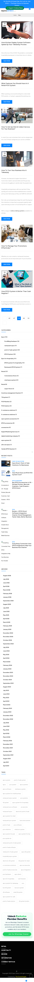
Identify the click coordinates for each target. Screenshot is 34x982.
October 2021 (7, 751)
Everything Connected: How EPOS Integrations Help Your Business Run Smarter (21, 545)
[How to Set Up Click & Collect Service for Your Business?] (17, 115)
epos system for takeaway (10, 883)
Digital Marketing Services (9, 432)
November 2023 (8, 676)
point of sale (6, 825)
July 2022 (6, 722)
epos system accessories (9, 419)
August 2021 (7, 758)
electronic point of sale (22, 811)
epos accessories (25, 865)
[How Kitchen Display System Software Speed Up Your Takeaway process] (17, 30)
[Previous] (4, 318)
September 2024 (8, 644)
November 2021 (8, 748)
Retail (3, 371)
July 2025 (6, 608)
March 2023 (6, 705)
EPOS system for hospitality (13, 363)
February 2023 (7, 708)
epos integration (26, 870)
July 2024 (6, 647)
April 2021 (6, 766)
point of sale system (10, 350)
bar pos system (19, 888)
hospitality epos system (10, 856)
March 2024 (6, 662)
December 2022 (8, 715)
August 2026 (7, 575)
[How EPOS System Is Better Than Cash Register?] (17, 278)
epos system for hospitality (20, 802)
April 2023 (6, 701)
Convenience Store (10, 376)
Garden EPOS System (8, 449)
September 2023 (8, 683)
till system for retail (24, 861)
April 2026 (6, 586)
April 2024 (6, 658)
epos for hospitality (8, 879)
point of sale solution (9, 901)
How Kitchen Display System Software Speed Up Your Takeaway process (15, 43)
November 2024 (8, 636)
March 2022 (6, 737)
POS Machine (5, 401)
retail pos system (19, 829)
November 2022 (8, 719)
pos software (18, 825)
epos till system (26, 852)
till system (6, 802)
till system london (24, 901)
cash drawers (22, 879)
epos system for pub (9, 834)
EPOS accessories (6, 423)
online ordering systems (17, 211)
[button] (14, 980)
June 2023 (6, 694)
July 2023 (6, 690)
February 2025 (7, 626)
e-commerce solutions (9, 865)
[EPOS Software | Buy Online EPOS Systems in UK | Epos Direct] (8, 10)
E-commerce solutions (8, 410)
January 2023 (7, 712)
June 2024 (6, 651)
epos (4, 784)
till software (6, 892)
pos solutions (7, 829)
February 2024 (7, 665)
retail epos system (10, 380)
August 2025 (7, 604)
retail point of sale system (10, 852)
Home (15, 15)
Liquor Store (8, 388)
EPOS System (8, 354)
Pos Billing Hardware (10, 341)
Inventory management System (11, 393)
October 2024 (7, 640)
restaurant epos (9, 345)
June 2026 (6, 583)
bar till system (7, 888)
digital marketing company (9, 436)
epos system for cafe (9, 897)
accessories (5, 427)
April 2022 (6, 733)
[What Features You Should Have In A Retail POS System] (17, 73)
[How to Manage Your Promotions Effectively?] (17, 233)
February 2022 (7, 740)
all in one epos (5, 444)
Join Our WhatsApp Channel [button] (18, 934)
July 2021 (6, 762)
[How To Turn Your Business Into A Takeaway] (17, 158)
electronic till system (9, 861)
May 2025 (6, 615)
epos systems (24, 784)
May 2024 (6, 654)
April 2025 (6, 618)
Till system (4, 397)
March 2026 (6, 590)
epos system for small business (12, 793)
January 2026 (7, 597)
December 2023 (8, 672)
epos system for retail (9, 816)
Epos (2, 337)
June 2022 (6, 726)
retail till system (17, 892)
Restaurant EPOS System (12, 367)
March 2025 (6, 622)
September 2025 (8, 601)
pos (23, 883)
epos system (5, 440)
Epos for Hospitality (7, 358)
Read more (7, 61)
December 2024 (8, 633)
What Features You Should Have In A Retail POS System (15, 84)
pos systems (24, 798)
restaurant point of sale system (12, 843)
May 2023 (6, 697)
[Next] (4, 323)
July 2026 (6, 579)
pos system (12, 784)
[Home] (3, 980)
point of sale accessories (10, 870)
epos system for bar (24, 834)
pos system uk (7, 838)
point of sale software (9, 847)
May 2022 (6, 730)
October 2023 (7, 679)
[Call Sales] (8, 980)
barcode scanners (25, 820)
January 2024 (7, 669)
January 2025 (7, 629)
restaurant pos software (10, 807)
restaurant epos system (10, 798)
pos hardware (7, 874)
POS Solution (5, 406)
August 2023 (7, 687)
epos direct (18, 874)
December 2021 (8, 744)
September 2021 (8, 755)
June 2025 (6, 611)
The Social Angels (20, 977)
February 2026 (7, 593)
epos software (7, 789)
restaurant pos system (9, 820)
